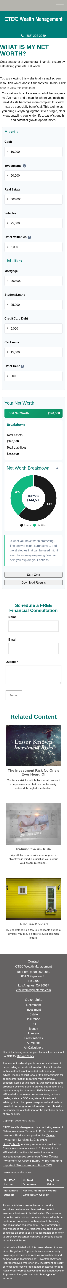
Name (12, 617)
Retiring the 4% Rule (33, 849)
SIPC (6, 1144)
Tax (33, 1023)
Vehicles (10, 213)
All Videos (33, 1042)
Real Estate (12, 189)
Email (12, 639)
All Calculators (33, 1047)
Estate (33, 1014)
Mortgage (11, 271)
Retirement (33, 1005)
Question (12, 661)
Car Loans (11, 342)
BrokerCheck (25, 1056)
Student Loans (14, 294)
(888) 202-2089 (35, 35)
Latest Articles (33, 1038)
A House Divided (33, 924)
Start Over (33, 574)
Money (33, 1028)
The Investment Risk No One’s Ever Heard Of (33, 772)
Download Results (33, 582)
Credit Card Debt (16, 318)
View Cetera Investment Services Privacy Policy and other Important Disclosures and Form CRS (32, 1161)
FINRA (15, 1144)
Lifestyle (33, 1033)
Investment (33, 1009)
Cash (8, 142)
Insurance (33, 1019)
